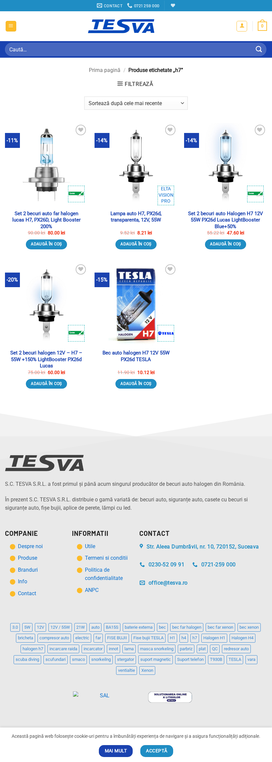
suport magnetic (155, 659)
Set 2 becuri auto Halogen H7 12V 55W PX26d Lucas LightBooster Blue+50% (225, 220)
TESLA (235, 659)
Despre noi (31, 546)
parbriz (186, 648)
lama (129, 648)
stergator (125, 659)
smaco (78, 659)
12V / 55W (60, 627)
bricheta (25, 637)
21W (80, 627)
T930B (216, 659)
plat (202, 648)
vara (251, 659)
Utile (90, 546)
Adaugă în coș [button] (46, 244)
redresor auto (236, 648)
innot (113, 648)
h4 (183, 637)
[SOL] (170, 697)
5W (27, 627)
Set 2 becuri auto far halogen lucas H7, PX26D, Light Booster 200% (46, 220)
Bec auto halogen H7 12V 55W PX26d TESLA (136, 356)
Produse (27, 558)
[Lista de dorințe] (172, 5)
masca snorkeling (156, 648)
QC (215, 648)
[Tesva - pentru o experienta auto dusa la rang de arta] (121, 26)
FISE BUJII (117, 637)
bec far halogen (186, 627)
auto (95, 627)
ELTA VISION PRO (166, 195)
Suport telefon (190, 659)
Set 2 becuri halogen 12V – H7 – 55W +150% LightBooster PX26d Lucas (46, 359)
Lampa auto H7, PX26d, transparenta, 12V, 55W (136, 217)
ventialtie (126, 670)
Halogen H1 (214, 637)
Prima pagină (104, 70)
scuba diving (27, 659)
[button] (11, 26)
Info (22, 581)
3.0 (15, 627)
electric (82, 637)
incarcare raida (63, 648)
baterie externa (139, 627)
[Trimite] (259, 49)
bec (162, 627)
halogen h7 (33, 648)
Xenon (147, 670)
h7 (194, 637)
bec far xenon (220, 627)
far (98, 637)
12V (40, 627)
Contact (27, 593)
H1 (172, 637)
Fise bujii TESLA (148, 637)
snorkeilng (101, 659)
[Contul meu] (242, 26)
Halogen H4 (242, 637)
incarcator (93, 648)
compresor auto (54, 637)
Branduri (28, 570)
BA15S (112, 627)
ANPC (92, 590)
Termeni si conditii (106, 558)
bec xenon (249, 627)
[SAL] (102, 697)
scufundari (55, 659)
